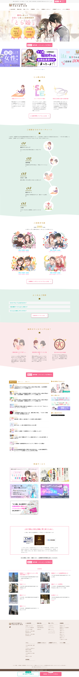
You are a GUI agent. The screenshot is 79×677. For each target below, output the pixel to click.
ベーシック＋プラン (51, 631)
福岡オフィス (23, 606)
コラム (37, 9)
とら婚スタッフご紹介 (63, 639)
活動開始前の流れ (40, 625)
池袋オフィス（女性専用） (57, 584)
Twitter (21, 580)
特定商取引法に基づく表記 (49, 665)
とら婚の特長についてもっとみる (38, 116)
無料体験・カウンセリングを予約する (40, 45)
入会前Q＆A (39, 629)
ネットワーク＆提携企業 (30, 627)
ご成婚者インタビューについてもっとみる (38, 281)
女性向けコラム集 (28, 651)
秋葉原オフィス (62, 625)
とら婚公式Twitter (57, 413)
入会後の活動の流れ (40, 627)
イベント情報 (66, 9)
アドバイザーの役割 (29, 629)
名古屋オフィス (54, 595)
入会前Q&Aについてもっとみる (39, 315)
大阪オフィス (23, 584)
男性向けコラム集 (28, 656)
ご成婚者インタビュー (45, 9)
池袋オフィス (62, 632)
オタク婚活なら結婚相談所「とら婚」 (41, 670)
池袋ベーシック (51, 629)
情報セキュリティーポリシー (39, 665)
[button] (34, 69)
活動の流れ (19, 9)
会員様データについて (29, 625)
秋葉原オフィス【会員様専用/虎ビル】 (59, 573)
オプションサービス (51, 632)
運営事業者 (24, 665)
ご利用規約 (19, 665)
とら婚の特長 (12, 9)
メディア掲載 (15, 665)
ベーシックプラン (51, 627)
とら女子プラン (51, 625)
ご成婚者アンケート (56, 9)
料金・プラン (26, 9)
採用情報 (27, 659)
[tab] (39, 303)
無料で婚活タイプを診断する (28, 673)
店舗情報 (33, 9)
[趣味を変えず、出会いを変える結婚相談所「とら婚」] (18, 5)
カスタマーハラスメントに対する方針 (59, 665)
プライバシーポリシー (30, 665)
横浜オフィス (23, 595)
